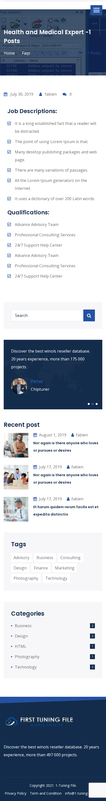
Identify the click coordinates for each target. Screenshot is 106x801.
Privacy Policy (15, 793)
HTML (20, 646)
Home (9, 53)
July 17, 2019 (50, 467)
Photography (26, 578)
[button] (89, 404)
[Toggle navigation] (96, 10)
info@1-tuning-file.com (83, 793)
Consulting (70, 557)
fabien (50, 94)
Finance (41, 568)
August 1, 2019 (52, 435)
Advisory (21, 557)
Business (44, 557)
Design (20, 568)
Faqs (26, 53)
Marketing (64, 568)
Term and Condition (46, 793)
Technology (56, 578)
